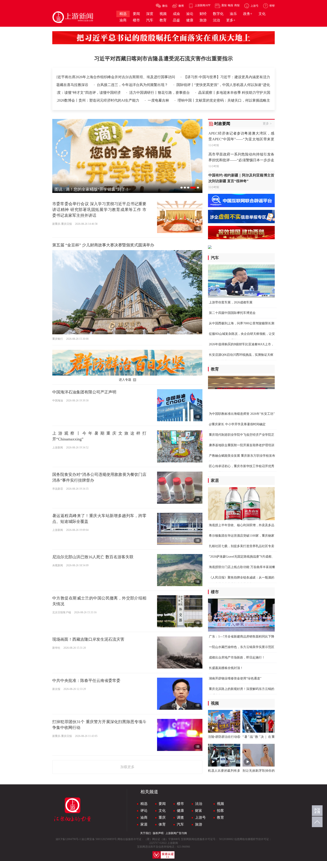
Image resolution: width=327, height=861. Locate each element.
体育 (162, 824)
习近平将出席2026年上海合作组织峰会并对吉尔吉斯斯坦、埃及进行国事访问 (95, 77)
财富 (198, 810)
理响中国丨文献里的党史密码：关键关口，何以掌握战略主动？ (231, 100)
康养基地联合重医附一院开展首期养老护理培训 (241, 445)
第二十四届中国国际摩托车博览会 (232, 313)
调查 (180, 817)
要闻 (162, 804)
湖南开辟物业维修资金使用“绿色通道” (235, 678)
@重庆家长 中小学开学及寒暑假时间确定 (237, 424)
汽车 (180, 824)
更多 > (267, 123)
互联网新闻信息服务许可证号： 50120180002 (207, 839)
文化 (162, 810)
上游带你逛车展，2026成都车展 (230, 302)
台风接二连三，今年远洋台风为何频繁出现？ (96, 85)
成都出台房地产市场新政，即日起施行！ (237, 657)
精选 (143, 804)
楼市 (180, 804)
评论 (143, 810)
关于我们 (145, 833)
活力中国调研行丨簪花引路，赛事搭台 (164, 92)
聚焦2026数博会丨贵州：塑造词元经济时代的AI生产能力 (99, 100)
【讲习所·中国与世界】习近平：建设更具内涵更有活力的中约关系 (216, 77)
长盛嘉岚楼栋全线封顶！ (226, 668)
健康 (180, 810)
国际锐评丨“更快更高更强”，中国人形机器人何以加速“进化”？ (189, 85)
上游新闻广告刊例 (176, 833)
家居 (143, 824)
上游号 (200, 817)
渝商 (143, 817)
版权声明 (158, 833)
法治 (198, 804)
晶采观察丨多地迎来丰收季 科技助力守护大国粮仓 (242, 92)
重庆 (162, 817)
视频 (220, 804)
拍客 (220, 810)
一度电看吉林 (162, 100)
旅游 (198, 824)
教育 (220, 817)
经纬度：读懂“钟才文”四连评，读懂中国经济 (90, 92)
